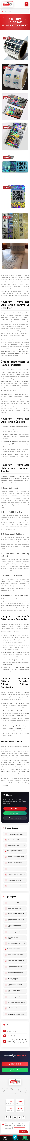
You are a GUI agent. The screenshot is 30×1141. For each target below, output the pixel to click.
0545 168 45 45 (16, 818)
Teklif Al (16, 808)
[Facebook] (6, 1117)
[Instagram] (10, 1117)
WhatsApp (16, 813)
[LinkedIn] (15, 1117)
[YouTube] (19, 1117)
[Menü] (26, 4)
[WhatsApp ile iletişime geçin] (23, 1117)
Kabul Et (24, 1131)
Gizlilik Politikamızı (19, 1127)
